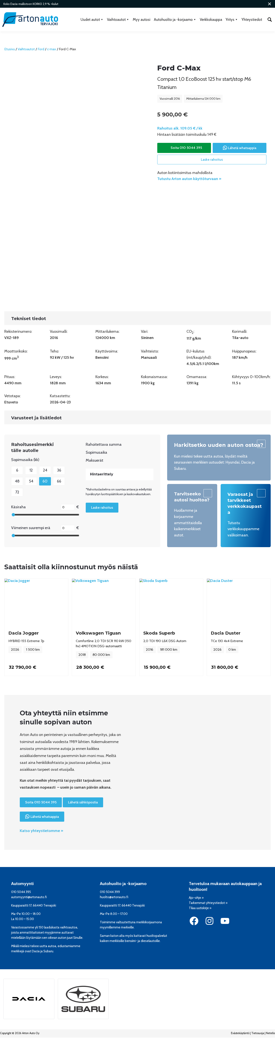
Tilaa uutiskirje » (200, 908)
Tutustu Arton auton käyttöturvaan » (189, 178)
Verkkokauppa (211, 19)
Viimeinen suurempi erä (30, 527)
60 (45, 481)
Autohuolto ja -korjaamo (173, 19)
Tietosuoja (257, 1033)
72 (17, 492)
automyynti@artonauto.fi (29, 897)
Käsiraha (18, 507)
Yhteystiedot (251, 19)
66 (59, 481)
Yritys (230, 19)
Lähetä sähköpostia (83, 802)
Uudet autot (90, 19)
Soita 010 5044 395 (186, 148)
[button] (269, 4)
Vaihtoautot (116, 19)
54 (31, 481)
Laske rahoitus (212, 159)
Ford (41, 49)
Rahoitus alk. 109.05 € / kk (179, 128)
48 (17, 481)
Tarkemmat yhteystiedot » (208, 903)
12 (31, 470)
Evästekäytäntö (240, 1033)
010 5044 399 (110, 892)
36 (59, 470)
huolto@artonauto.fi (114, 897)
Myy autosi (141, 19)
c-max (51, 49)
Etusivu (9, 49)
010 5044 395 (21, 892)
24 (45, 470)
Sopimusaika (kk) (25, 459)
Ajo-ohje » (196, 898)
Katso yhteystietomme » (41, 830)
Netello (270, 1033)
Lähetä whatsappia (242, 148)
